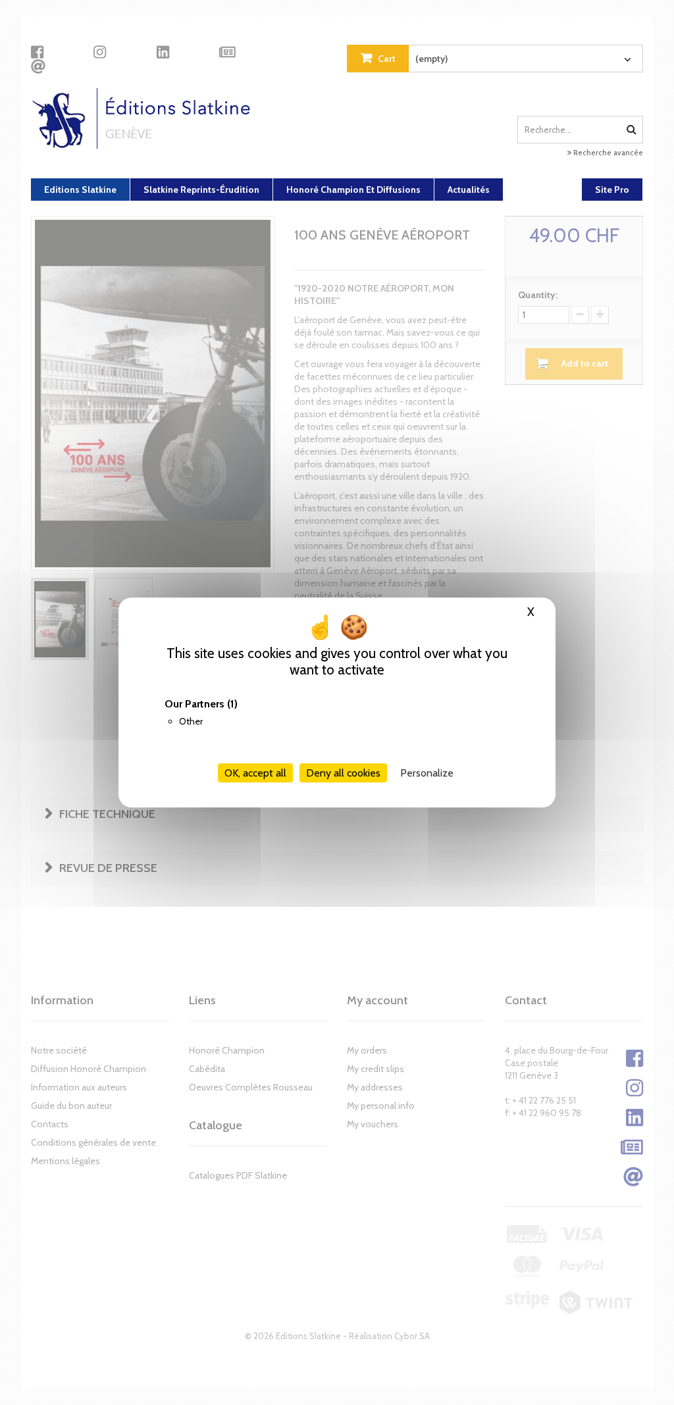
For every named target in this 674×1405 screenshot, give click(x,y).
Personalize (427, 773)
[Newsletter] (227, 52)
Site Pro (612, 189)
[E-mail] (38, 66)
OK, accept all (255, 773)
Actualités (469, 189)
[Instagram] (99, 52)
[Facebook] (37, 52)
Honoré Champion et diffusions (353, 189)
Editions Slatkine (80, 189)
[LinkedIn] (163, 52)
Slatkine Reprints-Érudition (201, 189)
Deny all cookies (343, 773)
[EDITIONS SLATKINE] (146, 118)
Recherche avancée (607, 152)
